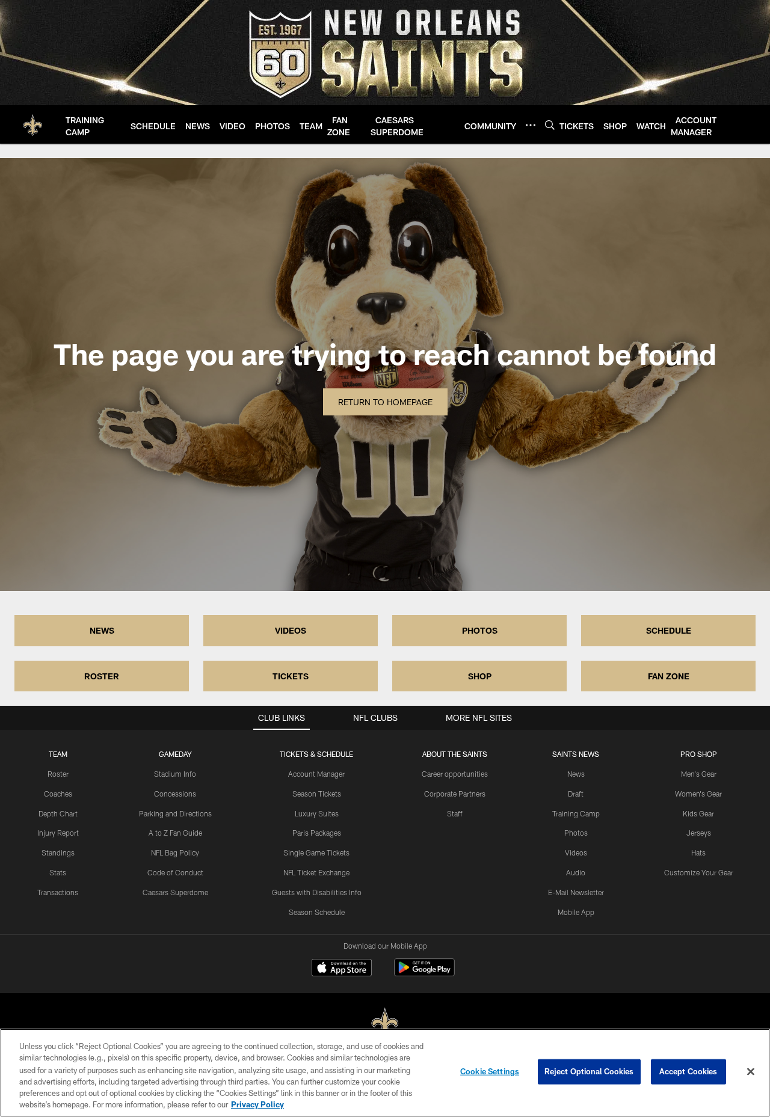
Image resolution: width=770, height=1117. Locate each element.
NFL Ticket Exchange (316, 872)
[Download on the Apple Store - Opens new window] (342, 969)
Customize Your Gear (698, 872)
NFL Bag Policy (175, 852)
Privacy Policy (257, 1104)
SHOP (479, 676)
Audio (575, 872)
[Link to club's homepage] (32, 124)
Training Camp (576, 813)
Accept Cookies (688, 1071)
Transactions (57, 892)
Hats (698, 852)
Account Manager (316, 774)
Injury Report (58, 832)
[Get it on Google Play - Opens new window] (424, 973)
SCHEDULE (668, 630)
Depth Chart (58, 813)
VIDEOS (290, 630)
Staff (455, 813)
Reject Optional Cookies (589, 1071)
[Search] (550, 125)
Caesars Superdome (175, 892)
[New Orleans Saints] (385, 1023)
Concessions (175, 793)
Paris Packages (316, 832)
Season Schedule (317, 912)
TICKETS (291, 676)
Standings (58, 852)
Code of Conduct (175, 872)
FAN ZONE (668, 676)
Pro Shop (698, 754)
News (576, 774)
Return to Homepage (385, 402)
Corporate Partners (454, 793)
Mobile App (576, 912)
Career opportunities (455, 774)
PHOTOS (479, 630)
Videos (576, 852)
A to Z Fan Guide (175, 832)
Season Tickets (316, 793)
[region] (385, 1073)
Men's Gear (698, 774)
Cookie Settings (489, 1071)
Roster (58, 774)
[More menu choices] (530, 125)
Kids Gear (698, 813)
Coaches (58, 793)
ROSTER (101, 676)
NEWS (102, 630)
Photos (576, 832)
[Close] (751, 1072)
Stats (57, 872)
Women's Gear (698, 793)
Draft (576, 793)
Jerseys (698, 832)
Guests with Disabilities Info (317, 892)
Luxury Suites (317, 813)
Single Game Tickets (316, 852)
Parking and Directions (175, 813)
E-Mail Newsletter (576, 892)
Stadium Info (175, 774)
